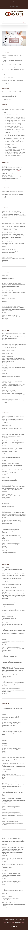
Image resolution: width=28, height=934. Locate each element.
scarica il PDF (15, 114)
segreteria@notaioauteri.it (14, 6)
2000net (22, 922)
